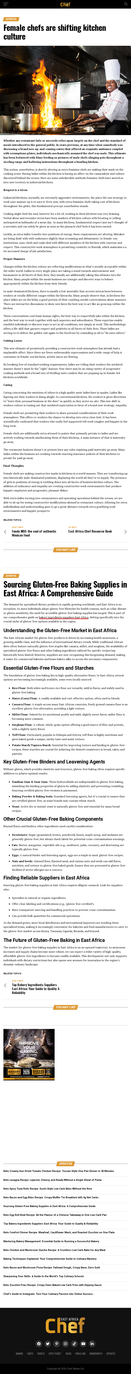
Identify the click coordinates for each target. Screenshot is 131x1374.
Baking (19, 1353)
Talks (68, 1353)
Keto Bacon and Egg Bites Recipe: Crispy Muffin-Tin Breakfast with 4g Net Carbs (51, 1197)
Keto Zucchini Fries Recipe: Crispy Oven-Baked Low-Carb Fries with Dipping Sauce (52, 1285)
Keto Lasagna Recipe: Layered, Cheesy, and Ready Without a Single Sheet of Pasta (52, 1180)
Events (41, 1353)
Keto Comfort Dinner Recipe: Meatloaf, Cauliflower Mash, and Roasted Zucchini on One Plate (59, 1232)
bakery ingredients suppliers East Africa (63, 617)
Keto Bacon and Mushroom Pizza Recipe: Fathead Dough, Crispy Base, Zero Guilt (51, 1267)
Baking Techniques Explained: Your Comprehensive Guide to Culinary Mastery (49, 1258)
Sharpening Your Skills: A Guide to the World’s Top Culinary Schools (43, 1276)
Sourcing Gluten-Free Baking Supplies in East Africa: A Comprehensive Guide (49, 1206)
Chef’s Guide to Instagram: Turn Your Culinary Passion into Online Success (48, 1294)
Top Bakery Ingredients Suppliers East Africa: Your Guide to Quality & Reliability (50, 1223)
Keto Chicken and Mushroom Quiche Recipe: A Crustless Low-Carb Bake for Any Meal (54, 1250)
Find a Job (80, 1353)
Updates (110, 1353)
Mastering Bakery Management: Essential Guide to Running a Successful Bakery (51, 1241)
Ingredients (96, 1353)
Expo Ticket (55, 1353)
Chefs (30, 1353)
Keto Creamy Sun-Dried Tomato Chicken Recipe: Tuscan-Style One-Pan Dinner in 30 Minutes (58, 1171)
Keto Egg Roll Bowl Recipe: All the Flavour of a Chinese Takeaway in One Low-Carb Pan (55, 1215)
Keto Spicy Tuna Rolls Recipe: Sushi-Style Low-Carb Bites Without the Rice (47, 1188)
